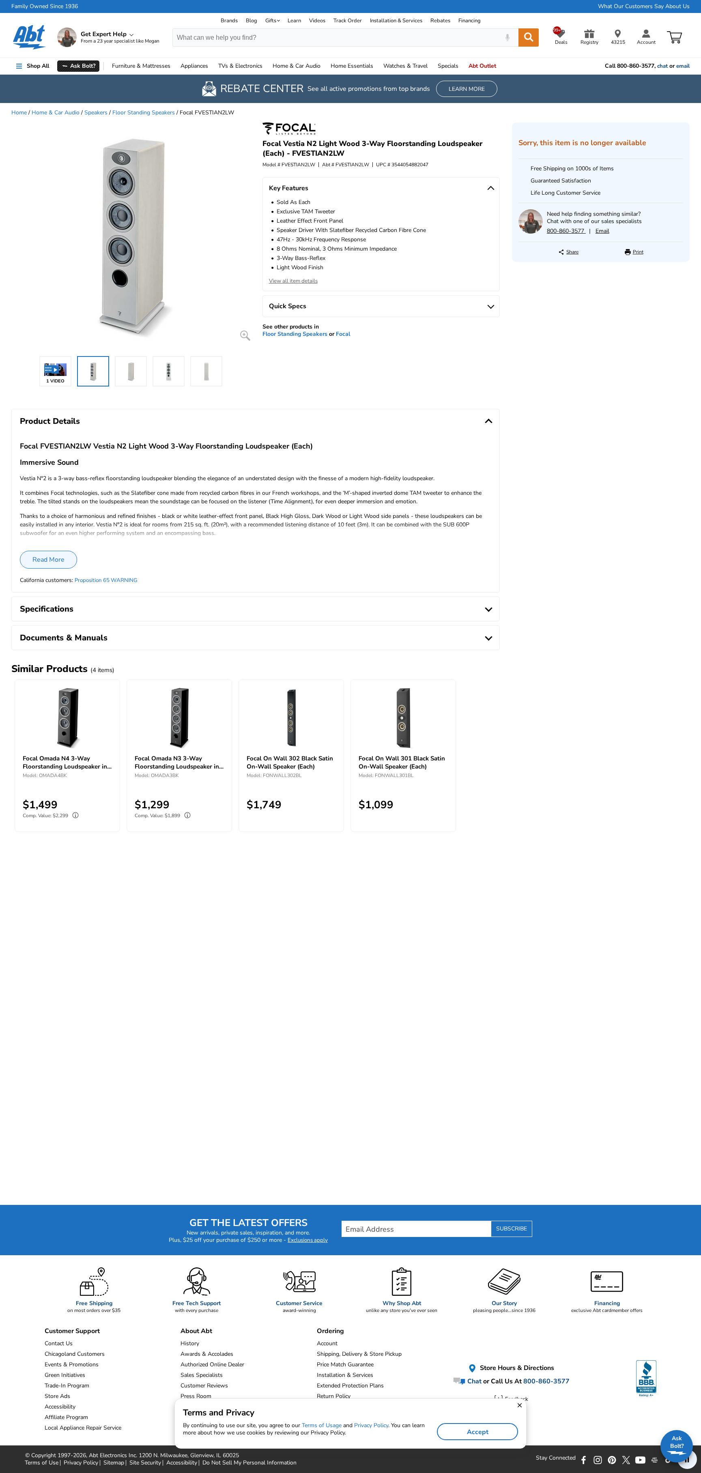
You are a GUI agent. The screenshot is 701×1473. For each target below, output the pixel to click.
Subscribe (511, 1229)
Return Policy (333, 1396)
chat (662, 66)
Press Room (196, 1396)
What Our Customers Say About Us (644, 6)
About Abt (196, 1331)
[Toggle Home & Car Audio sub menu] (324, 66)
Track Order (347, 20)
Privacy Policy (371, 1425)
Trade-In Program (67, 1385)
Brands (229, 20)
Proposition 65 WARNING (106, 580)
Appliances (194, 66)
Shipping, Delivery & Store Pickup (359, 1354)
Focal (343, 334)
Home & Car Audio (56, 112)
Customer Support (72, 1331)
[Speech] (507, 37)
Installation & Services (396, 20)
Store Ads (57, 1396)
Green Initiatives (65, 1375)
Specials (448, 66)
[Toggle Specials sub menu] (462, 66)
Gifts (270, 20)
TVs (240, 66)
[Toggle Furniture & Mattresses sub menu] (174, 66)
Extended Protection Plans (350, 1385)
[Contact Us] (530, 232)
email (683, 66)
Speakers (96, 112)
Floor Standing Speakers (143, 112)
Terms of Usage (322, 1425)
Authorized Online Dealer (212, 1364)
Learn (294, 20)
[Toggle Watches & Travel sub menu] (431, 66)
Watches (405, 66)
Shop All (38, 66)
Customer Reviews (204, 1385)
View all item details (293, 281)
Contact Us (59, 1343)
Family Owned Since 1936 (44, 6)
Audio (296, 66)
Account (327, 1343)
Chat (474, 1381)
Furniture (141, 66)
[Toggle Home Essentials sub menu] (377, 66)
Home (352, 66)
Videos (317, 20)
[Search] (528, 37)
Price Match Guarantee (345, 1364)
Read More (48, 559)
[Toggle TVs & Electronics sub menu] (266, 66)
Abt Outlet (482, 66)
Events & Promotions (72, 1364)
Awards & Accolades (207, 1354)
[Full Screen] (245, 336)
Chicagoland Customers (75, 1354)
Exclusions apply (308, 1240)
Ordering (330, 1331)
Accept (477, 1432)
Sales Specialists (202, 1375)
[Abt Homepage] (29, 37)
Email (602, 231)
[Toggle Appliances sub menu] (212, 66)
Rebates (440, 20)
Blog (251, 20)
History (190, 1343)
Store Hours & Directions (516, 1368)
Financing (469, 20)
